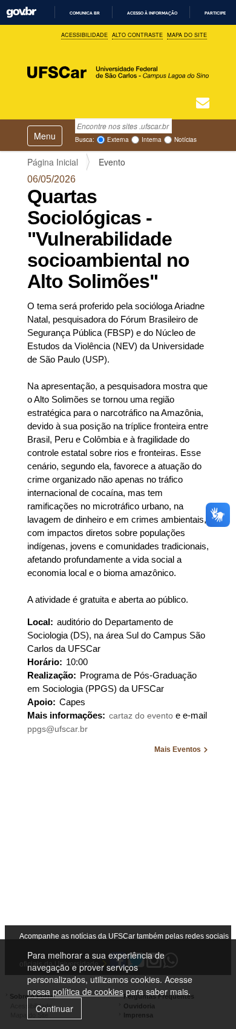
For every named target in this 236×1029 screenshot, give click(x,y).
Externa (118, 139)
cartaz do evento (141, 715)
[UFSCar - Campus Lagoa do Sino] (118, 64)
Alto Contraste (137, 35)
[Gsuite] (203, 104)
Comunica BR (85, 13)
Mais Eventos (178, 749)
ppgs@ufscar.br (57, 729)
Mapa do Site (187, 35)
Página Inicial (52, 162)
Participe (215, 13)
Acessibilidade (84, 35)
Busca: (84, 139)
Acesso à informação (152, 13)
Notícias (185, 139)
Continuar (54, 1008)
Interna (152, 139)
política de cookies (88, 991)
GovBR (21, 12)
